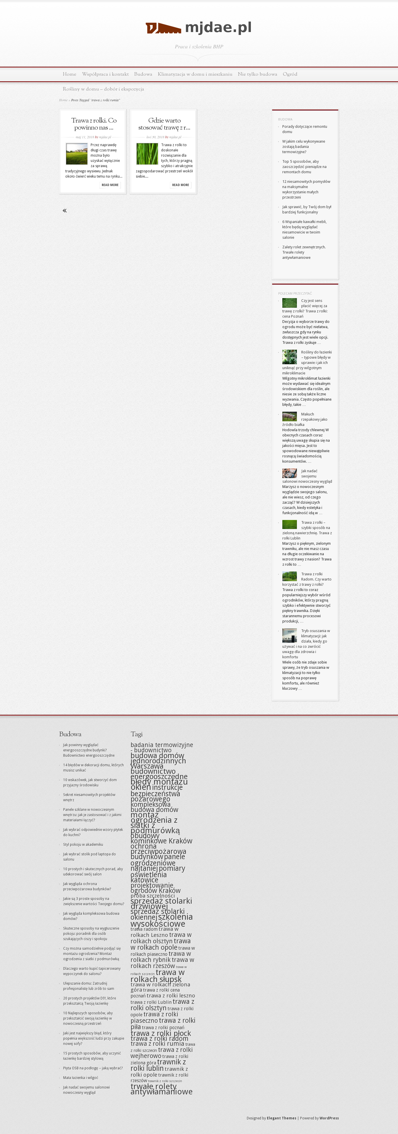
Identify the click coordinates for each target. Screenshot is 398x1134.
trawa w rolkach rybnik (161, 956)
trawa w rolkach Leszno (155, 932)
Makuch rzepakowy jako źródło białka (304, 419)
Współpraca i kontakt (105, 74)
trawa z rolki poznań (163, 1027)
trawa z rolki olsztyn (162, 1005)
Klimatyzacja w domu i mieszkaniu (195, 74)
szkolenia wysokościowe (162, 920)
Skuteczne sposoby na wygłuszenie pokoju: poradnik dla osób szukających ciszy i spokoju (91, 933)
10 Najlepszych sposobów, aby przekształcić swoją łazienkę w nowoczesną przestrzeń (88, 1018)
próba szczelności (153, 896)
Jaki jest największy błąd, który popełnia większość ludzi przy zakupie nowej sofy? (93, 1038)
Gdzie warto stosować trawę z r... (164, 124)
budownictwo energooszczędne (159, 774)
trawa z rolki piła (163, 1024)
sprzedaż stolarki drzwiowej (161, 903)
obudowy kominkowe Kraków (161, 838)
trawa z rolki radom (160, 1038)
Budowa (143, 74)
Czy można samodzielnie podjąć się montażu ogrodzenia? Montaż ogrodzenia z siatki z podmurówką (92, 954)
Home (69, 74)
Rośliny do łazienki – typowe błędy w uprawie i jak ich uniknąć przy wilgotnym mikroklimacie (307, 362)
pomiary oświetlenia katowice (158, 874)
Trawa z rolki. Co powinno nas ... (94, 124)
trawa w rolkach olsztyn (161, 938)
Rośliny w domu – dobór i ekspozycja (103, 89)
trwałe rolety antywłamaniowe (162, 1089)
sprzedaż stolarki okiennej (158, 914)
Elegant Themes (281, 1118)
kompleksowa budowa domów (154, 807)
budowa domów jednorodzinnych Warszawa (158, 760)
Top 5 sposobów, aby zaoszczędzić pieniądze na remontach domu (304, 166)
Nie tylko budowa (257, 74)
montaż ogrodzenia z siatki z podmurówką (155, 822)
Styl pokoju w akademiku (83, 845)
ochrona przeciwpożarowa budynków (158, 851)
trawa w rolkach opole (161, 944)
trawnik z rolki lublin (158, 1065)
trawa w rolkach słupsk (158, 975)
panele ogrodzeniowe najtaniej (158, 862)
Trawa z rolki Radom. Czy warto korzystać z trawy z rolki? (307, 579)
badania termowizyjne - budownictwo (162, 748)
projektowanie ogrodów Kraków (156, 888)
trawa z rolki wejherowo (162, 1052)
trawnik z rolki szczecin (165, 1081)
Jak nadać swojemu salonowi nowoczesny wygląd (307, 476)
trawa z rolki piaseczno (154, 1017)
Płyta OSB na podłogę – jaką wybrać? (93, 1068)
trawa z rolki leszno (171, 996)
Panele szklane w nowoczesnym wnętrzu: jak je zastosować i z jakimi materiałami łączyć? (92, 815)
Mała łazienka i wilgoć (80, 1078)
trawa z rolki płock (161, 1033)
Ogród (290, 74)
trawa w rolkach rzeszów (162, 963)
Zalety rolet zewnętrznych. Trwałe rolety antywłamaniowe (304, 252)
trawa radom (144, 929)
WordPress (329, 1118)
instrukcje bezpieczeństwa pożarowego (157, 793)
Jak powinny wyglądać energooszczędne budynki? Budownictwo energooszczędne (89, 750)
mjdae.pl (105, 137)
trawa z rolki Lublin (151, 1002)
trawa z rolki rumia (157, 1043)
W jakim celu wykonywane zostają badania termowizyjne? (303, 146)
